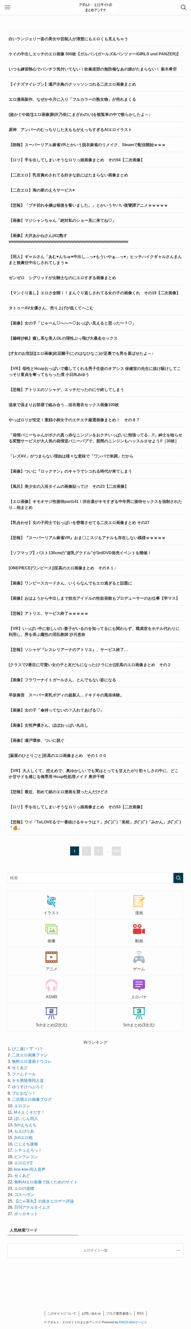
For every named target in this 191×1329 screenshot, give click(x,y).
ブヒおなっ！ (24, 1093)
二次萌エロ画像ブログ (32, 1099)
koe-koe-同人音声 (30, 1169)
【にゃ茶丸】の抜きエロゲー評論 (44, 1201)
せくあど (20, 1068)
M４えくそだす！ (29, 1112)
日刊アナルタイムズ (32, 1207)
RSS (140, 1313)
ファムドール (24, 1074)
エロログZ (23, 1163)
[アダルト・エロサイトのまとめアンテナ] (95, 7)
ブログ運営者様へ (119, 1313)
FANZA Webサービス (133, 1322)
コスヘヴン (24, 1195)
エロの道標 (24, 1188)
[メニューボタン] (7, 7)
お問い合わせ (91, 1313)
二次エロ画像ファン (30, 1055)
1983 (116, 851)
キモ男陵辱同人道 (28, 1080)
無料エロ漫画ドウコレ (32, 1061)
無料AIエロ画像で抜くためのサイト (46, 1182)
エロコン (22, 1106)
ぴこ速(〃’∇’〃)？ (27, 1049)
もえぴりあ (24, 1131)
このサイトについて (61, 1313)
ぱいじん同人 (26, 1118)
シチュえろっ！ (28, 1150)
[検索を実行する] (178, 878)
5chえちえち (25, 1125)
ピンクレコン (26, 1157)
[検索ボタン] (183, 7)
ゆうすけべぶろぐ (28, 1087)
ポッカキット (26, 1214)
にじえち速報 (26, 1144)
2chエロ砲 (23, 1137)
